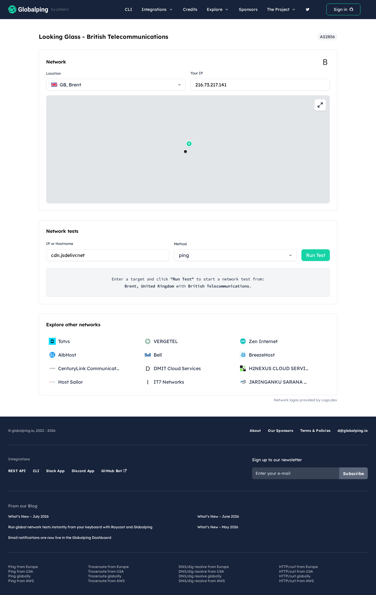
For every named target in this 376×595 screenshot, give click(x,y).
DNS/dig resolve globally (200, 576)
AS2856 (327, 36)
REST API (17, 471)
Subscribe (353, 473)
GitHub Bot (112, 471)
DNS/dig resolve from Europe (204, 566)
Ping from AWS (21, 581)
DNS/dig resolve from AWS (202, 581)
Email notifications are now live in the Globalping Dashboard (59, 537)
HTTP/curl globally (294, 576)
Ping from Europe (23, 566)
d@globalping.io (353, 430)
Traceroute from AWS (106, 581)
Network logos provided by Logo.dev (305, 400)
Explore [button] (214, 9)
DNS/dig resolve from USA (201, 571)
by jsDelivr (60, 9)
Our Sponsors (280, 430)
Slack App (55, 471)
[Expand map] (320, 105)
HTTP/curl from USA (296, 571)
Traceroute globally (104, 576)
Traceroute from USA (106, 571)
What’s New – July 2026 (28, 516)
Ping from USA (20, 571)
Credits (190, 9)
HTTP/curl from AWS (296, 581)
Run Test (315, 255)
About (255, 430)
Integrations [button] (154, 9)
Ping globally (19, 576)
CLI (128, 9)
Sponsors (248, 9)
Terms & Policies (315, 430)
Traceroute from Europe (108, 566)
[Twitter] (308, 9)
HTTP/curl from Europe (298, 566)
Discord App (83, 471)
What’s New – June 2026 (218, 516)
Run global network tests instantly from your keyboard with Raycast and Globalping (80, 527)
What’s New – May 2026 (217, 527)
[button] (185, 151)
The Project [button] (278, 9)
